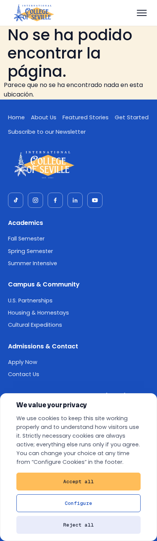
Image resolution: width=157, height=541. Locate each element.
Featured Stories (85, 117)
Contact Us (23, 374)
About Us (43, 117)
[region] (78, 467)
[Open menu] (142, 13)
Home (16, 117)
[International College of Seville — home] (33, 13)
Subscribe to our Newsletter (47, 132)
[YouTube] (95, 200)
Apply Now (22, 362)
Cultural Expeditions (35, 325)
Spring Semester (30, 251)
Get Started (132, 117)
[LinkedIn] (75, 200)
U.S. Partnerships (30, 300)
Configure (78, 503)
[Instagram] (35, 200)
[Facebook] (55, 200)
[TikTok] (15, 200)
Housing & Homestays (38, 312)
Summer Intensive (32, 263)
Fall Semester (26, 238)
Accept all (78, 481)
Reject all (78, 525)
